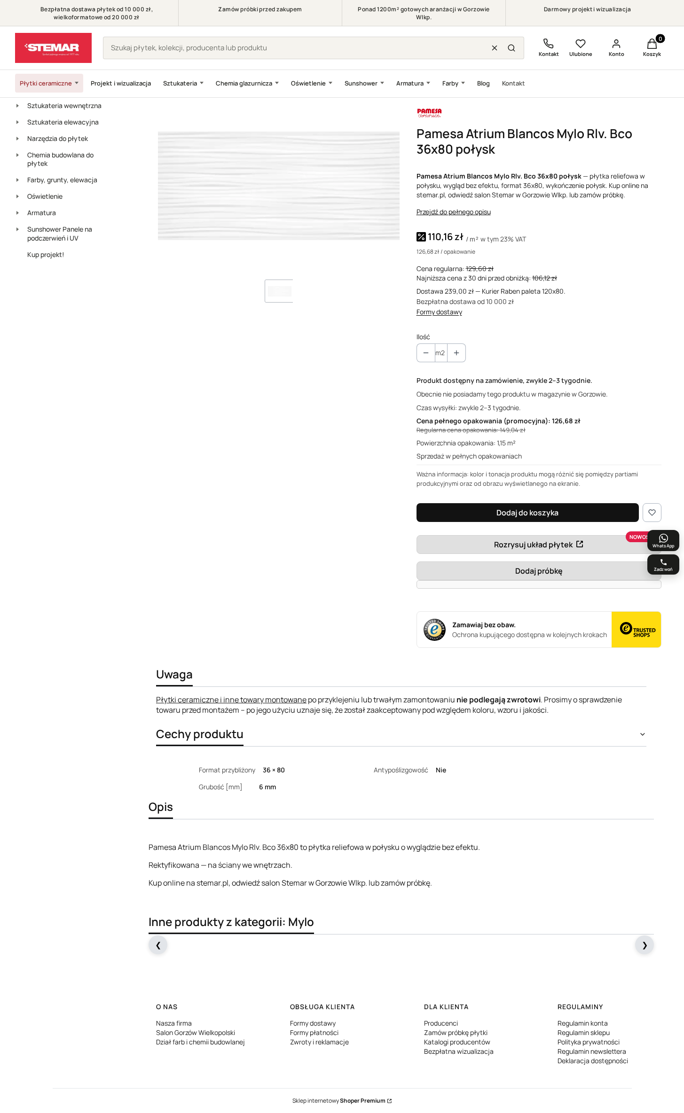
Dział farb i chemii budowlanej (200, 1041)
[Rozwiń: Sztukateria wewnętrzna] (17, 106)
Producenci (441, 1023)
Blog (483, 83)
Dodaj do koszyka (527, 512)
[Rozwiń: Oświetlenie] (17, 196)
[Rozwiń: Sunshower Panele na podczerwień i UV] (17, 229)
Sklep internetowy (338, 1101)
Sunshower (361, 83)
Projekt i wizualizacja (121, 83)
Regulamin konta (583, 1023)
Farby (450, 83)
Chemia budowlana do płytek (60, 159)
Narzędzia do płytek (57, 138)
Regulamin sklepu (584, 1032)
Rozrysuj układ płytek (533, 544)
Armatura (410, 83)
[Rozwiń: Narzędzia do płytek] (17, 139)
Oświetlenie (308, 83)
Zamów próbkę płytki (455, 1032)
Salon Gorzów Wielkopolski (195, 1032)
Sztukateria (180, 83)
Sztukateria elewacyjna (63, 121)
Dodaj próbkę (539, 571)
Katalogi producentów (457, 1041)
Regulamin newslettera (592, 1051)
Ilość (423, 336)
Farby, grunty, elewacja (62, 179)
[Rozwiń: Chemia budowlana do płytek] (17, 155)
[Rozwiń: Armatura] (17, 213)
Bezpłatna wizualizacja (459, 1051)
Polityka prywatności (589, 1041)
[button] (511, 47)
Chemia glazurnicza (244, 83)
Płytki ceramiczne (46, 83)
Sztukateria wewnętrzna (64, 105)
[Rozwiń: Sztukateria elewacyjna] (17, 122)
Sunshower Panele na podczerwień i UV (59, 233)
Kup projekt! (45, 254)
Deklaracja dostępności (593, 1060)
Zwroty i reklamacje (319, 1041)
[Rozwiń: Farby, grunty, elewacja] (17, 180)
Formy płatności (314, 1032)
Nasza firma (174, 1023)
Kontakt (513, 83)
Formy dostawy (439, 311)
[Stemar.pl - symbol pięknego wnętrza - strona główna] (53, 48)
